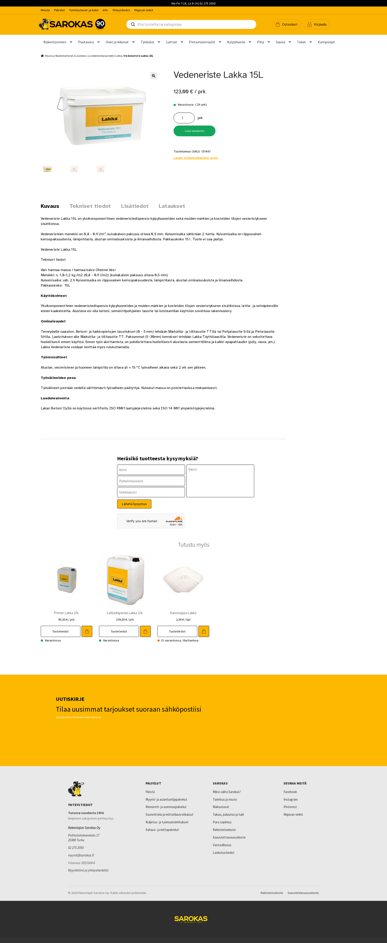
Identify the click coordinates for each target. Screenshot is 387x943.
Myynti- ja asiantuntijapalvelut (166, 799)
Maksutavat (221, 807)
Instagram (291, 799)
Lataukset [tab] (172, 206)
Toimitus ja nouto (225, 799)
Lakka (118, 55)
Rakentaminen (54, 42)
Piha (260, 42)
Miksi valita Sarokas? (227, 792)
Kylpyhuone (236, 42)
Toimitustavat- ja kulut (83, 10)
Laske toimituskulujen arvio (196, 158)
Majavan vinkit (143, 10)
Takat (301, 42)
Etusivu (49, 55)
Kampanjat (326, 42)
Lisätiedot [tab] (134, 206)
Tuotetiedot (60, 631)
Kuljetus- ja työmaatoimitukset (167, 822)
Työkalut (147, 42)
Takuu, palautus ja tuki (228, 814)
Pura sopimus (222, 822)
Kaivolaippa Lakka (183, 613)
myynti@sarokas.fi (81, 855)
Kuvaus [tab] (50, 206)
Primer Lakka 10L (66, 613)
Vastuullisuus (222, 845)
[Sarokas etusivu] (97, 789)
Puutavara (86, 42)
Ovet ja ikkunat (117, 42)
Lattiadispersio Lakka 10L (125, 613)
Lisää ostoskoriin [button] (87, 631)
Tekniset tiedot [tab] (90, 206)
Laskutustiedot (223, 852)
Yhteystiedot (121, 10)
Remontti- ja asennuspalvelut (166, 807)
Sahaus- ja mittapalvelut (162, 830)
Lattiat (171, 42)
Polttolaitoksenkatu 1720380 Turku (83, 837)
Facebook (290, 792)
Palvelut (59, 10)
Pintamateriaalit (202, 42)
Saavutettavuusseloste (229, 837)
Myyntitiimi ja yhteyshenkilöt (88, 870)
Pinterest (290, 807)
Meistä (45, 10)
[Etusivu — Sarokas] (72, 24)
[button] (286, 24)
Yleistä (150, 792)
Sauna (280, 42)
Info (105, 10)
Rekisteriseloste (224, 830)
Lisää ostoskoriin (194, 131)
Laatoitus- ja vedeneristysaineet (94, 55)
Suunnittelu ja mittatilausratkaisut (169, 814)
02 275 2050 (76, 847)
